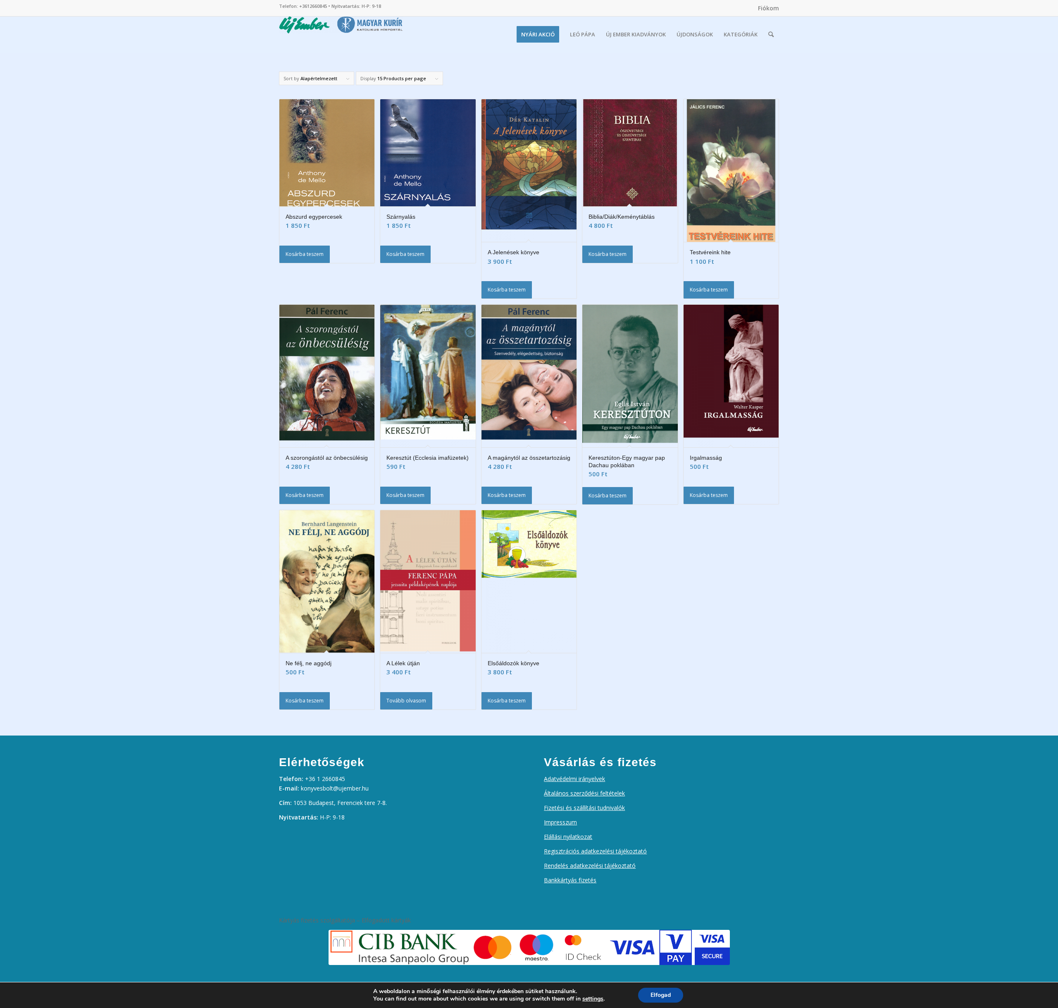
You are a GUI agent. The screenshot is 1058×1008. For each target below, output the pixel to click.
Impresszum (560, 822)
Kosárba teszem (305, 254)
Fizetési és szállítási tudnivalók (584, 808)
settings (592, 999)
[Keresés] (771, 34)
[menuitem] (766, 8)
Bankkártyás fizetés (570, 880)
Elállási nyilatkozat (568, 837)
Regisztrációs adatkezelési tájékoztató (595, 851)
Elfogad (661, 995)
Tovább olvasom (406, 700)
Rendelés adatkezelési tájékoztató (590, 865)
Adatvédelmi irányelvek (574, 779)
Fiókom (768, 8)
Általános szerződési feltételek (584, 793)
